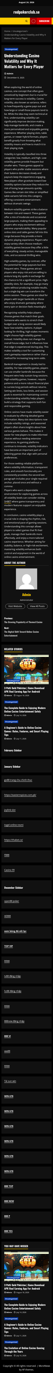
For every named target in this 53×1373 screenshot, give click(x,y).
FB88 (6, 854)
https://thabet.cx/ (13, 839)
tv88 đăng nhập (12, 976)
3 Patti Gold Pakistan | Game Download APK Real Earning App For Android (24, 689)
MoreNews (44, 1365)
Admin (10, 73)
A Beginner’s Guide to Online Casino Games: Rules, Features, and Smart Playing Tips (26, 731)
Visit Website (15, 606)
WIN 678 (8, 1096)
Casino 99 (9, 869)
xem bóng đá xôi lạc (15, 931)
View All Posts (37, 606)
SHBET (7, 501)
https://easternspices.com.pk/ (20, 794)
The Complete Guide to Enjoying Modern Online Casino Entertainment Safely (25, 709)
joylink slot (10, 809)
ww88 (7, 1051)
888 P (7, 1216)
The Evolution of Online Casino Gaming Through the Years (24, 1349)
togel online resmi (13, 824)
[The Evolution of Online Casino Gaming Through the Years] (26, 1342)
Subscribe (44, 21)
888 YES (8, 1231)
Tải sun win (10, 1081)
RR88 (7, 961)
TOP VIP (8, 946)
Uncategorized (11, 49)
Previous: (23, 620)
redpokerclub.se (26, 12)
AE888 (7, 916)
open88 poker (11, 901)
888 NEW (9, 1201)
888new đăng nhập (14, 1021)
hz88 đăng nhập (12, 991)
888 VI (7, 1036)
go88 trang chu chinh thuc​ (18, 779)
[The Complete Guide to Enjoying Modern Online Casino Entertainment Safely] (26, 702)
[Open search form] (26, 21)
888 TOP (8, 1186)
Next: (21, 631)
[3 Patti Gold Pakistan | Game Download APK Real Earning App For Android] (26, 669)
